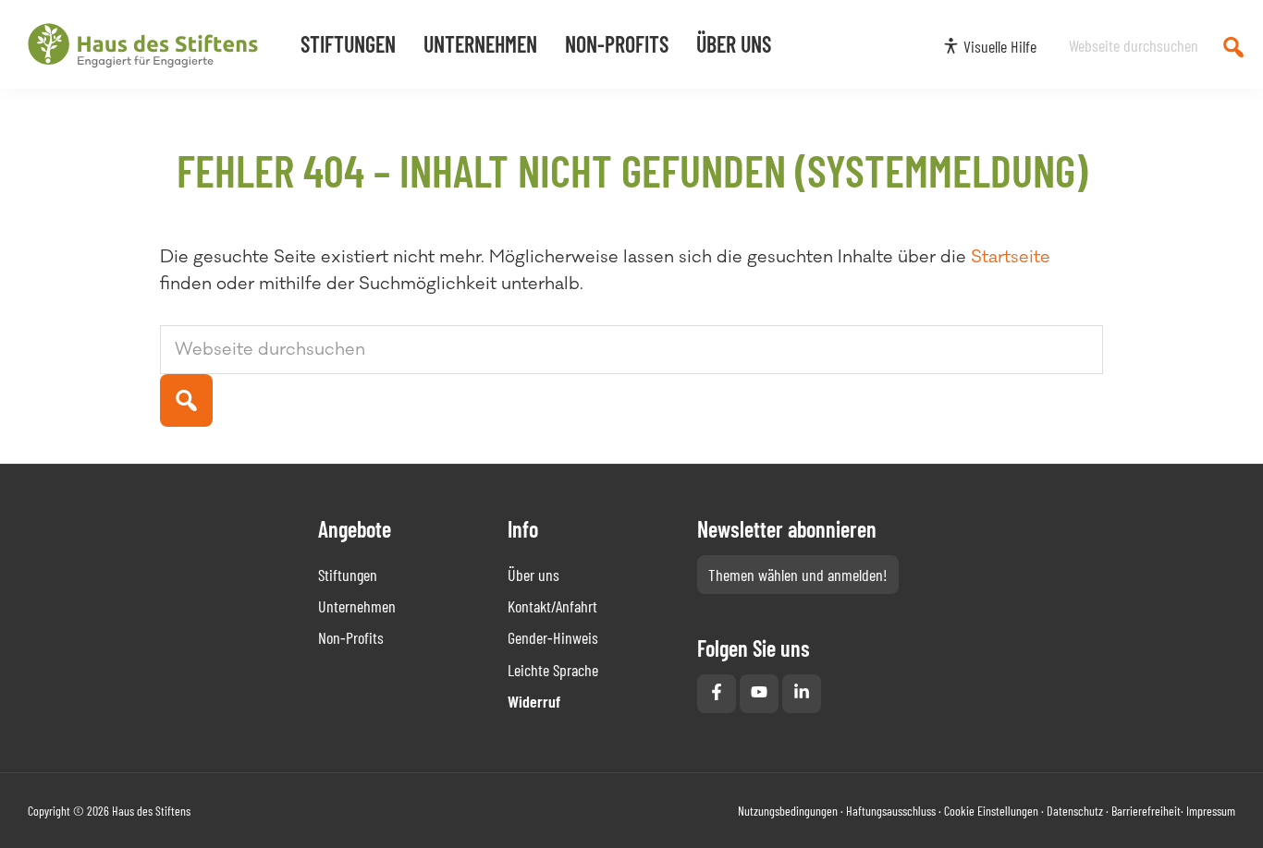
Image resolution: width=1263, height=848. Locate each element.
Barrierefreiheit (1146, 810)
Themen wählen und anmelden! (798, 574)
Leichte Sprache (553, 670)
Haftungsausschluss (891, 810)
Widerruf (534, 701)
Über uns (533, 574)
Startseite (1010, 257)
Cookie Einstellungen (991, 810)
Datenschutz (1075, 810)
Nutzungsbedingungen (788, 810)
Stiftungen (347, 574)
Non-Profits (351, 637)
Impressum (1210, 810)
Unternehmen (357, 606)
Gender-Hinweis (553, 637)
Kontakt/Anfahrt (552, 606)
